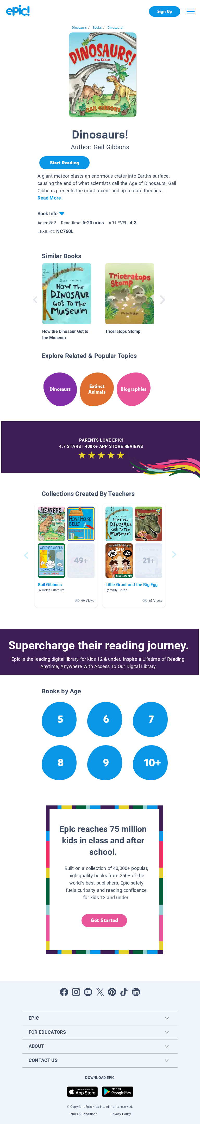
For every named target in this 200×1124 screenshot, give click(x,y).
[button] (66, 555)
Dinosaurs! (115, 27)
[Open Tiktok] (124, 992)
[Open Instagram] (76, 992)
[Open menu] (190, 11)
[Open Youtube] (88, 992)
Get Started (104, 920)
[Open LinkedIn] (136, 992)
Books (97, 27)
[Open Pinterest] (112, 992)
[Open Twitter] (100, 992)
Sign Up (164, 11)
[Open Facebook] (64, 992)
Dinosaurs (79, 27)
